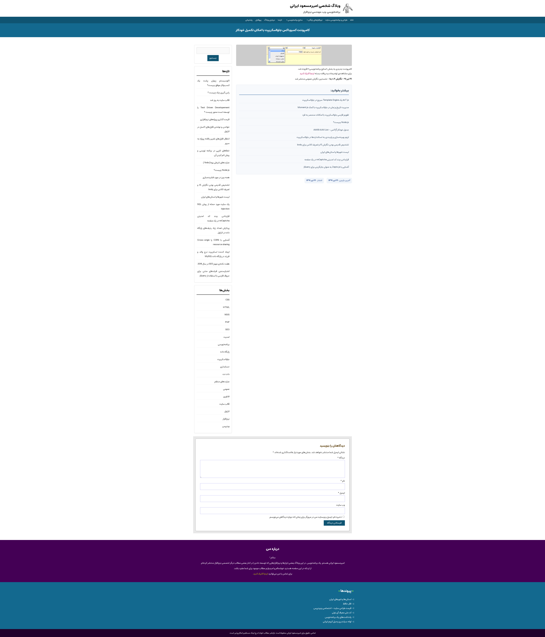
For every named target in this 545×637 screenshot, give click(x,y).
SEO (227, 329)
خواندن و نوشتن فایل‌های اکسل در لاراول (213, 129)
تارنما (280, 20)
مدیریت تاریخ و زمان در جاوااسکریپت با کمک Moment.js (323, 107)
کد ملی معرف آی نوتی (341, 613)
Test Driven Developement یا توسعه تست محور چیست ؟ (213, 110)
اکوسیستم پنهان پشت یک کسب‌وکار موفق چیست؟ (213, 83)
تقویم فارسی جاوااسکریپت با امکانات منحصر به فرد (325, 115)
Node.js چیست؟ (341, 122)
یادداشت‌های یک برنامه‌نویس (338, 617)
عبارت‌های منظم (221, 382)
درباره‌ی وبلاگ (269, 20)
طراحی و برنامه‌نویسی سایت (336, 20)
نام (342, 481)
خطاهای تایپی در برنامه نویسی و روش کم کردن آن (213, 153)
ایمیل (341, 493)
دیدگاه (341, 458)
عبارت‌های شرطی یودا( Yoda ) (216, 163)
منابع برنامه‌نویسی (295, 20)
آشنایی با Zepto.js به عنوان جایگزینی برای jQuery (326, 167)
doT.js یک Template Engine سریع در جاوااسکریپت (325, 100)
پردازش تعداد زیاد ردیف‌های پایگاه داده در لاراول (213, 230)
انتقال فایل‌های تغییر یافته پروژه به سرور (213, 141)
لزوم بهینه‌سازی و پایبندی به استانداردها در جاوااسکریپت (323, 137)
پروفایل (258, 20)
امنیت (226, 337)
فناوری (226, 396)
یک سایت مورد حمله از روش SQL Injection (213, 206)
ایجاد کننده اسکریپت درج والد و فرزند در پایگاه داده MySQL (213, 254)
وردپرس (225, 426)
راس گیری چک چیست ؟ (218, 93)
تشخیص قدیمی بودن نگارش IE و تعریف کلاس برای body (323, 145)
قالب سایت (224, 404)
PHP (227, 322)
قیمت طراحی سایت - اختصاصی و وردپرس (332, 608)
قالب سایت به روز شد (219, 100)
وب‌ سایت (340, 505)
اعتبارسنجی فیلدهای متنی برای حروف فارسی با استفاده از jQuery (213, 273)
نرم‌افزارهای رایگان (315, 20)
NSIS (227, 315)
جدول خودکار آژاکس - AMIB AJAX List (331, 130)
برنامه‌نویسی (223, 344)
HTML (226, 307)
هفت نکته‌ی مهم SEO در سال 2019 (213, 264)
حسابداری (224, 367)
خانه (352, 20)
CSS (227, 300)
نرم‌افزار (226, 419)
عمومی (226, 389)
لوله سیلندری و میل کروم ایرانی (337, 622)
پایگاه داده (224, 352)
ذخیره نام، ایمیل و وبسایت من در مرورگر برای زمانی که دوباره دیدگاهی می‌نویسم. (305, 517)
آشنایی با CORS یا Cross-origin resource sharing (213, 242)
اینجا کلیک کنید (307, 73)
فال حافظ (347, 604)
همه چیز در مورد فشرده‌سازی (216, 177)
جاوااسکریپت (223, 359)
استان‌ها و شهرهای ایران (340, 599)
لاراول (226, 411)
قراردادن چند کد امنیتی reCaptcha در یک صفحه (326, 160)
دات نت (226, 374)
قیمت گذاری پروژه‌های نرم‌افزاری (214, 119)
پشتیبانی (248, 20)
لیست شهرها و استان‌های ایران (334, 152)
